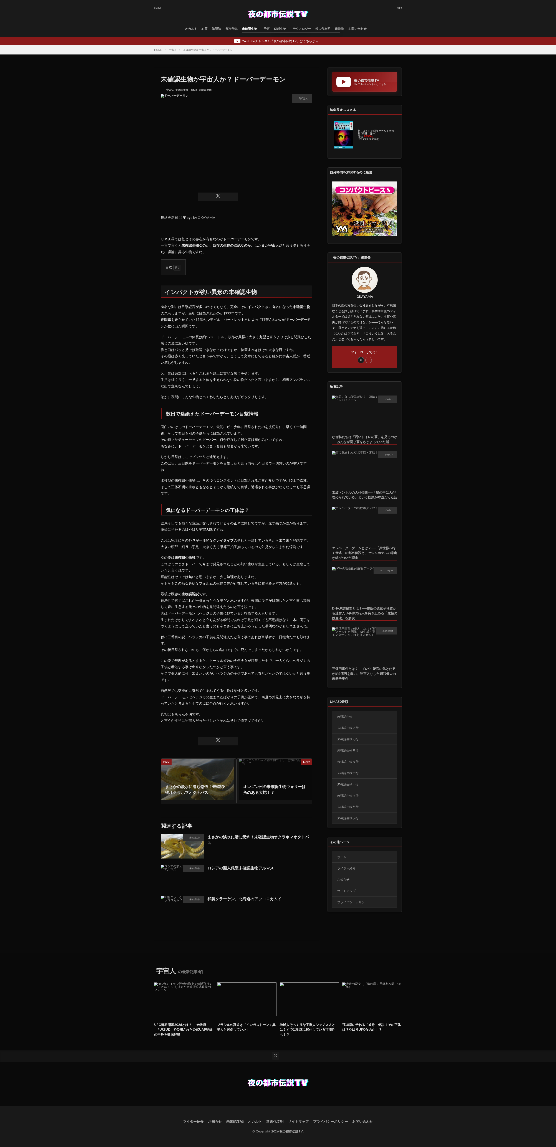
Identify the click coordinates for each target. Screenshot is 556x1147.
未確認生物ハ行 (348, 784)
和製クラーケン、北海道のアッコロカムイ (244, 898)
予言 (267, 28)
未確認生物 (249, 28)
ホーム (341, 857)
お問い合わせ (357, 28)
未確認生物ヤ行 (348, 807)
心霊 (205, 28)
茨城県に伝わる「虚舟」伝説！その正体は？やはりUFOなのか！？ (371, 1027)
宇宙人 (173, 49)
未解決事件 (387, 631)
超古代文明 (323, 28)
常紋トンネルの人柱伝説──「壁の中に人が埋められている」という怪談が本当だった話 (364, 494)
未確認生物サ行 (348, 750)
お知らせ (343, 879)
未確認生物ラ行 (348, 818)
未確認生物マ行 (348, 795)
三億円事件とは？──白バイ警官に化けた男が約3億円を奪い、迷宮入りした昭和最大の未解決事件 (364, 673)
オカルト (191, 28)
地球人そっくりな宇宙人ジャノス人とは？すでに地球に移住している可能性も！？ (307, 1029)
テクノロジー (302, 28)
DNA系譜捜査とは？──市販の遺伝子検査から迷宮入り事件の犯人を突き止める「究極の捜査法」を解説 (364, 613)
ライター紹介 (346, 868)
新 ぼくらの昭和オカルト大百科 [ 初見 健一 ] (376, 132)
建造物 (339, 28)
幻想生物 (280, 28)
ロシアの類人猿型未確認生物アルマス (240, 867)
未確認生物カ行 (348, 739)
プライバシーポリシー (352, 902)
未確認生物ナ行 (348, 773)
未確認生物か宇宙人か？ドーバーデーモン (208, 49)
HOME (158, 49)
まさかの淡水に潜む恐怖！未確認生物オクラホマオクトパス (258, 839)
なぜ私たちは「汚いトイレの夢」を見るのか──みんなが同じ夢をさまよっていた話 (364, 439)
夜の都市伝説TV (291, 1131)
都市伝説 (231, 28)
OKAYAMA (206, 217)
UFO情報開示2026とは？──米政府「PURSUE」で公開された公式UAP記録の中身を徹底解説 (183, 1029)
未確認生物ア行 (348, 728)
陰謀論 (216, 28)
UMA (194, 90)
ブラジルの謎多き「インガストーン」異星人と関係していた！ (246, 1027)
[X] (218, 197)
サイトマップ (346, 891)
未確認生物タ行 (348, 761)
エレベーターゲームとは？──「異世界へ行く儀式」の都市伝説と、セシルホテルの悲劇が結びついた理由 (364, 553)
